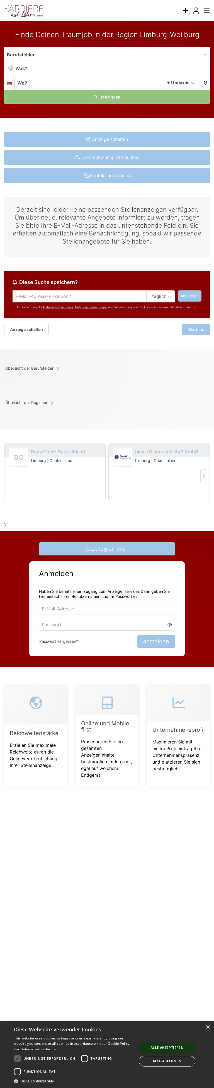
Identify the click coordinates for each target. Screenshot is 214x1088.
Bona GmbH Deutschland (58, 451)
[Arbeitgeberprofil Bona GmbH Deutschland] (18, 464)
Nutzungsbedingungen (91, 307)
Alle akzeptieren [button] (167, 1047)
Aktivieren (190, 295)
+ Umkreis (178, 82)
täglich (159, 296)
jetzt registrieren (107, 548)
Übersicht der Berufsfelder (29, 368)
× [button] (208, 1027)
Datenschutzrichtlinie (58, 307)
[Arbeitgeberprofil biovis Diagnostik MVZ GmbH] (123, 457)
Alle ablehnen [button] (167, 1061)
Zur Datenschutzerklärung (35, 1049)
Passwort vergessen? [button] (58, 641)
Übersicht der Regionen (26, 402)
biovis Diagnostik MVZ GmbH (166, 451)
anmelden (156, 641)
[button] (204, 82)
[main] (107, 415)
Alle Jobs (196, 329)
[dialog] (107, 1054)
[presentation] (185, 10)
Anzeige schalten (26, 329)
